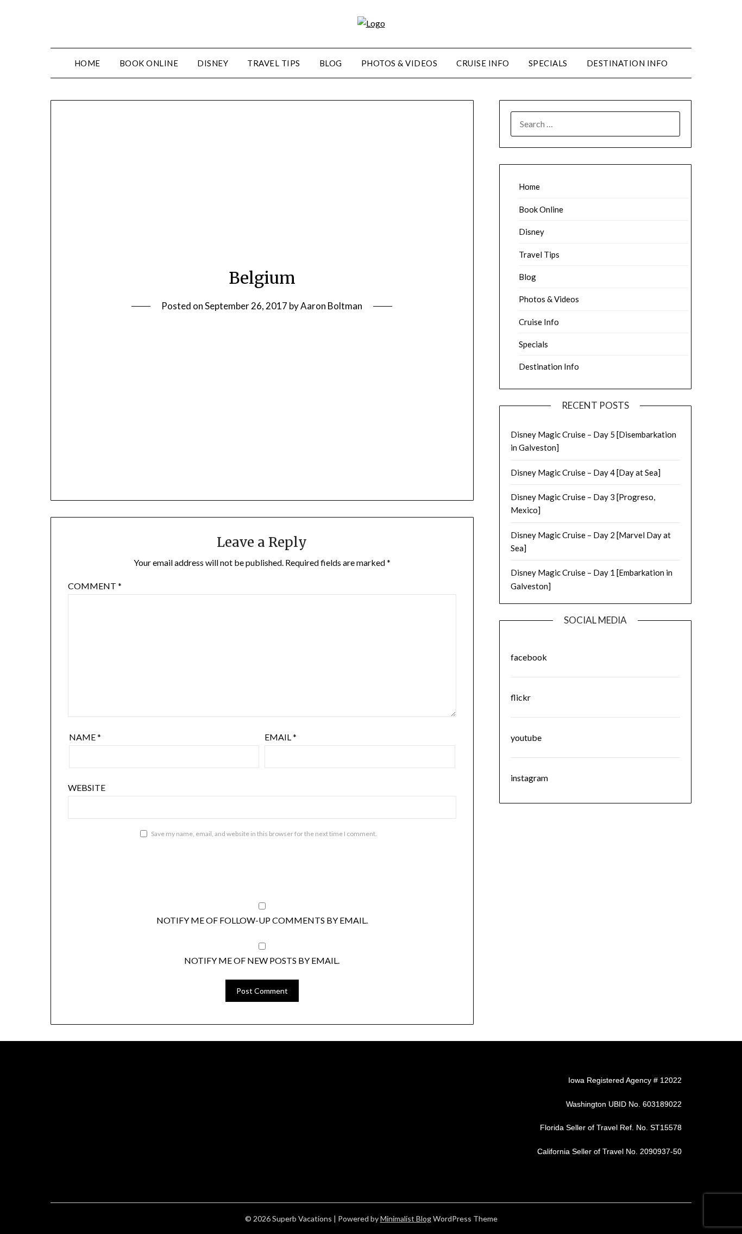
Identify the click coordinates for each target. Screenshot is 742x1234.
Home (87, 63)
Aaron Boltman (331, 305)
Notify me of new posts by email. (261, 960)
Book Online (149, 63)
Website (86, 787)
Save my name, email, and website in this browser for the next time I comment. (264, 834)
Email (281, 737)
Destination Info (627, 63)
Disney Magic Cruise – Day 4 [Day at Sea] (586, 472)
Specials (548, 63)
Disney (212, 63)
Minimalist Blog (405, 1218)
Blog (330, 63)
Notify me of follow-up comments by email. (262, 920)
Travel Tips (273, 63)
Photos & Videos (399, 63)
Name (85, 737)
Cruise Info (483, 63)
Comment (95, 586)
